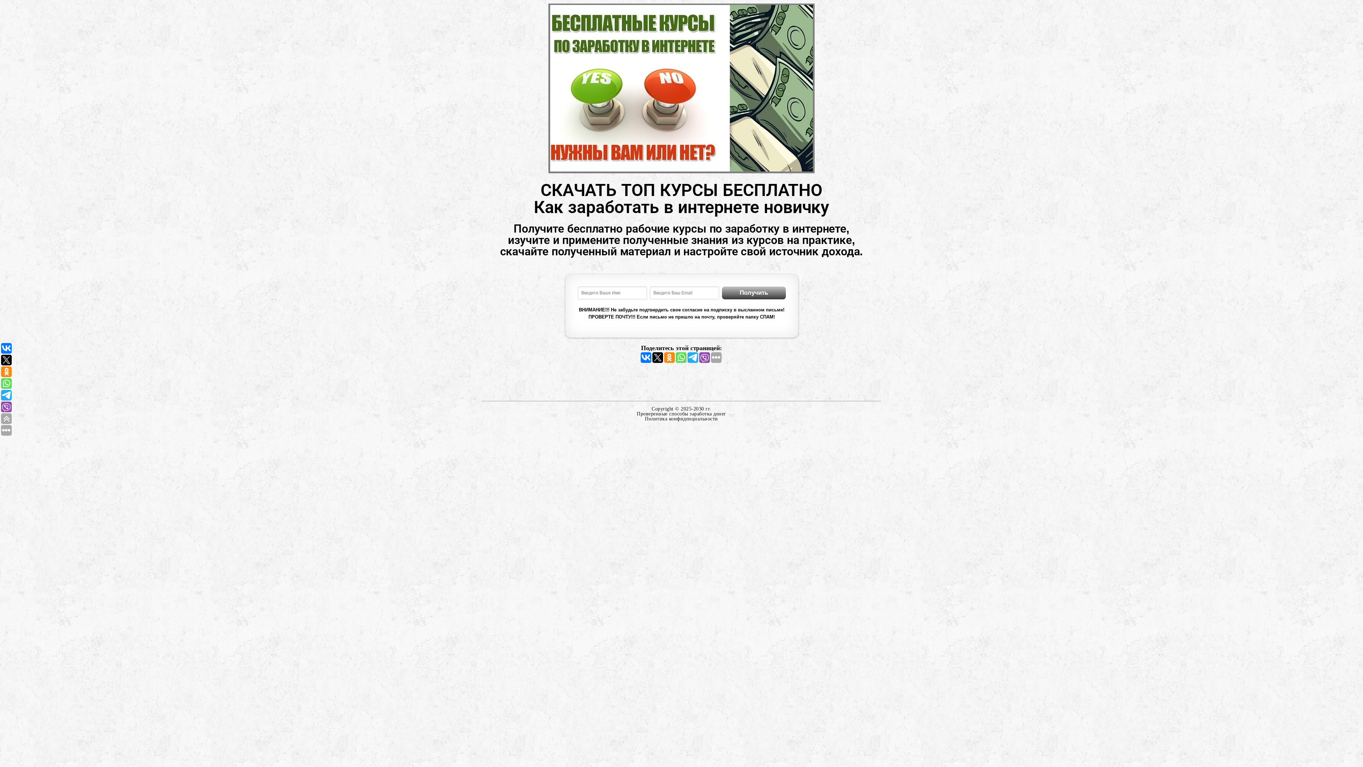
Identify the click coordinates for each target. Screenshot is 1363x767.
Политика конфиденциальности (681, 418)
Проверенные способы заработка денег (681, 414)
